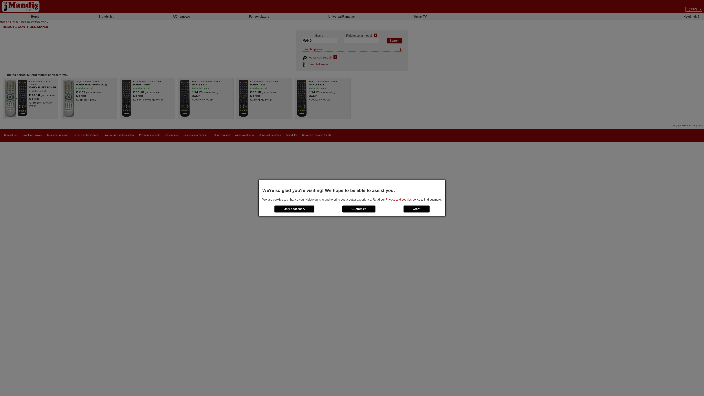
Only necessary (294, 208)
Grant (416, 208)
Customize (358, 208)
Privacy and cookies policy (403, 199)
